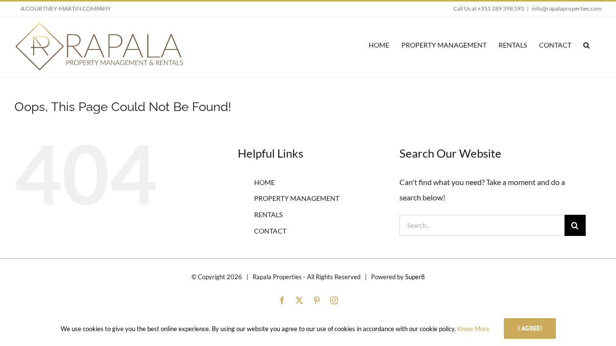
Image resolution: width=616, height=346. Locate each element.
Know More (473, 329)
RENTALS (268, 214)
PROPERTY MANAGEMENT (296, 198)
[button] (586, 45)
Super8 (415, 277)
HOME (264, 182)
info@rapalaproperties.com (567, 8)
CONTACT (270, 231)
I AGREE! (530, 328)
